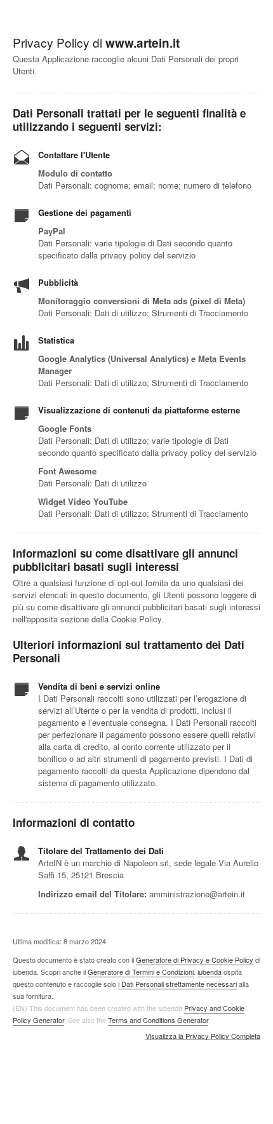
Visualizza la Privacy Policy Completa (202, 1036)
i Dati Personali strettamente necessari (177, 984)
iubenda (209, 972)
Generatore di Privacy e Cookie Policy (194, 959)
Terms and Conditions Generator (158, 1020)
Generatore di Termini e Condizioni (141, 972)
